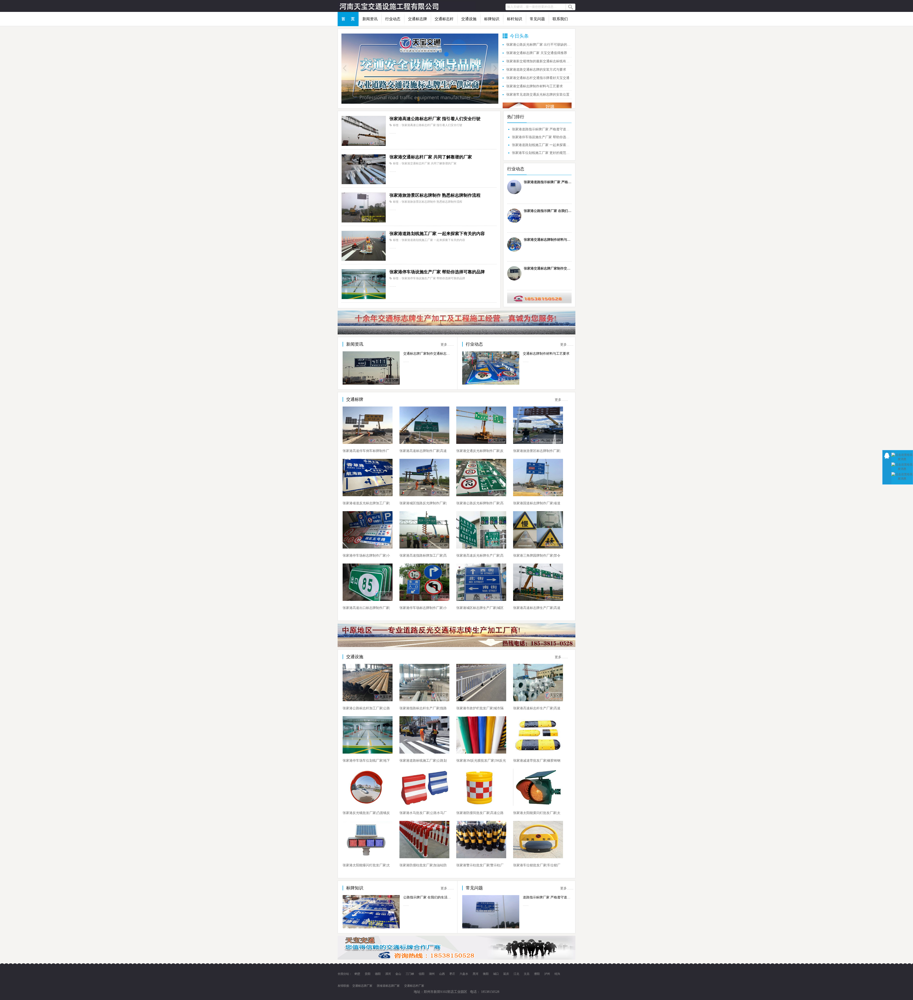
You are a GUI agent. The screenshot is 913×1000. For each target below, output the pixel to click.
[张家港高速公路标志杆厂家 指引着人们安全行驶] (363, 131)
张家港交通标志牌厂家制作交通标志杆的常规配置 (547, 268)
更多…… (447, 344)
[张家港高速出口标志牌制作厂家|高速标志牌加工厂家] (368, 582)
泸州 (547, 973)
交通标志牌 (417, 19)
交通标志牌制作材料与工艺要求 (546, 353)
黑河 (476, 973)
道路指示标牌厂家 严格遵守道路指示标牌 (547, 897)
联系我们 (560, 19)
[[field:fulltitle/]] (419, 69)
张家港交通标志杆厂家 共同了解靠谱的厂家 (430, 157)
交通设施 (468, 19)
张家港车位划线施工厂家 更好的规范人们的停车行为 (541, 153)
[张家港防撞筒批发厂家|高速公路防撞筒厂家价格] (481, 787)
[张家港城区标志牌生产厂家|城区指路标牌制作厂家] (481, 582)
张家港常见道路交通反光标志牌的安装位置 (537, 94)
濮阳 (537, 973)
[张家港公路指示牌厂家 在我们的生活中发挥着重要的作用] (514, 216)
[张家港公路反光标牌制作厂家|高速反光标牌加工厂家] (481, 477)
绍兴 (557, 973)
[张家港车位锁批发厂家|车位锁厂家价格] (538, 839)
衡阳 (486, 973)
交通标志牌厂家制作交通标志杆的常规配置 (427, 353)
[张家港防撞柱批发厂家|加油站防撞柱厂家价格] (424, 839)
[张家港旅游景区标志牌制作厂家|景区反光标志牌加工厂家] (538, 425)
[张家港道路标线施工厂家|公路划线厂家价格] (424, 735)
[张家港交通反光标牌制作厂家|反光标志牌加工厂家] (481, 425)
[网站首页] (407, 5)
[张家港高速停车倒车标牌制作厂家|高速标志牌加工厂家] (368, 425)
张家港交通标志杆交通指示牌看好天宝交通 (537, 78)
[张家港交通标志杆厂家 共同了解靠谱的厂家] (363, 169)
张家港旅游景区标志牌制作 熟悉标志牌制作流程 (435, 195)
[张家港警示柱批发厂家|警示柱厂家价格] (481, 839)
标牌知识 (491, 19)
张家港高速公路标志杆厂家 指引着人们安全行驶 (435, 118)
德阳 (378, 973)
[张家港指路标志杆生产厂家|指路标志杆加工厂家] (424, 682)
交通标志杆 (444, 19)
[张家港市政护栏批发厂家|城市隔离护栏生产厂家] (481, 682)
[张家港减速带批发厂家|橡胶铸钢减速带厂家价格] (538, 735)
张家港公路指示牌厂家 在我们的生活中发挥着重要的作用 (547, 211)
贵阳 (368, 973)
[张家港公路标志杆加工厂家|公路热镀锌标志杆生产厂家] (368, 682)
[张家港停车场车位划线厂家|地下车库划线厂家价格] (368, 735)
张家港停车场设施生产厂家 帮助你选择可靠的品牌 (437, 272)
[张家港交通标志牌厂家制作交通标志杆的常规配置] (514, 273)
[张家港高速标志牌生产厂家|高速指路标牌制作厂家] (538, 582)
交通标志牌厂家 (362, 985)
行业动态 (392, 19)
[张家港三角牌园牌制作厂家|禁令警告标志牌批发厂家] (538, 530)
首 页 (348, 19)
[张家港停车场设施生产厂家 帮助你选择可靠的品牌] (363, 284)
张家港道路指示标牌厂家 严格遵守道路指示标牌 (541, 129)
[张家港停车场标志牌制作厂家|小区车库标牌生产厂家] (368, 530)
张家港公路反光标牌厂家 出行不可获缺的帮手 (539, 44)
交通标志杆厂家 (414, 985)
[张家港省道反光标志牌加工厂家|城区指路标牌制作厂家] (368, 477)
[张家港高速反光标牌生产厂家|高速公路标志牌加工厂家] (481, 530)
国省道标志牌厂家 (388, 985)
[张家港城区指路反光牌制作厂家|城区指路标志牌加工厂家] (424, 477)
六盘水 (464, 973)
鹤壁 (358, 973)
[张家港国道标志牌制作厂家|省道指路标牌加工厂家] (538, 477)
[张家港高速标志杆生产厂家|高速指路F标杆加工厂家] (538, 682)
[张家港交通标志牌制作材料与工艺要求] (514, 244)
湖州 (432, 973)
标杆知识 (514, 19)
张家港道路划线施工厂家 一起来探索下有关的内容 (437, 233)
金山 (398, 973)
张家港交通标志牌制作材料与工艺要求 (534, 86)
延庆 (506, 973)
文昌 (527, 973)
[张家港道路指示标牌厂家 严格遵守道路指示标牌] (514, 187)
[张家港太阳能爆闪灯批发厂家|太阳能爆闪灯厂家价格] (368, 839)
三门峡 (410, 973)
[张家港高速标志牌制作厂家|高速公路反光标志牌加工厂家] (424, 425)
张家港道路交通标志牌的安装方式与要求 (536, 69)
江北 (517, 973)
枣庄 (452, 973)
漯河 (388, 973)
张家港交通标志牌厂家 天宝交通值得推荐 (536, 53)
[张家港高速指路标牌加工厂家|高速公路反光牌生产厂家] (424, 530)
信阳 (422, 973)
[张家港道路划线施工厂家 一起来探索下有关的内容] (363, 245)
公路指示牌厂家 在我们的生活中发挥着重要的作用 (427, 897)
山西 (442, 973)
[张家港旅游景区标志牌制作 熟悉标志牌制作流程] (363, 207)
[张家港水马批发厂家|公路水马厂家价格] (424, 787)
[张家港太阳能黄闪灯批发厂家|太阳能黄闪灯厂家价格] (538, 787)
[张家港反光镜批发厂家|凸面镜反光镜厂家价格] (368, 787)
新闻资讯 (370, 19)
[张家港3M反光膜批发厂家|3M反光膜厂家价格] (481, 735)
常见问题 (537, 19)
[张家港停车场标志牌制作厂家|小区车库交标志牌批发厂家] (424, 582)
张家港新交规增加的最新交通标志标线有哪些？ (539, 61)
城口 (496, 973)
